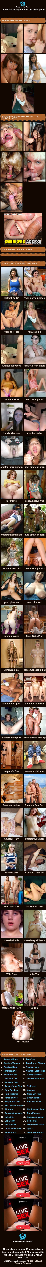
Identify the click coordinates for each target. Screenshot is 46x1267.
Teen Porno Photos (35, 1063)
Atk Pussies (10, 1125)
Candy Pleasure (35, 1075)
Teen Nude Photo (35, 1078)
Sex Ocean (10, 1121)
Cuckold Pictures (13, 1128)
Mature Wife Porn (35, 1125)
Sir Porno (31, 1086)
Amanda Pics (11, 1098)
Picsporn (9, 1109)
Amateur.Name (34, 1102)
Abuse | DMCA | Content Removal (28, 1262)
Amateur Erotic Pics (35, 1071)
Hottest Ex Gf (10, 1071)
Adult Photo (10, 1132)
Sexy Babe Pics (12, 1102)
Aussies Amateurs (13, 1113)
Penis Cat (31, 1121)
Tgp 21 (30, 1128)
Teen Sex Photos (35, 1132)
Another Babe (10, 1075)
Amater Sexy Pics (13, 1086)
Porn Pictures (11, 1094)
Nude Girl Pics (34, 1094)
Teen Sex (30, 1059)
